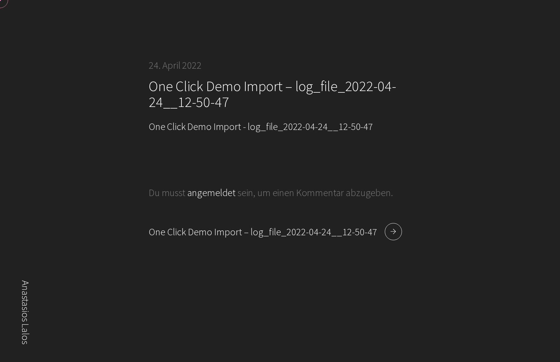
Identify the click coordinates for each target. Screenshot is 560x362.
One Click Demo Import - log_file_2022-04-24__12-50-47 (261, 126)
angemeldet (211, 192)
